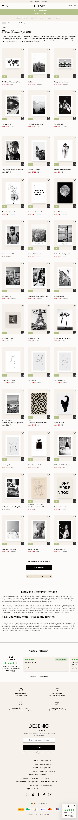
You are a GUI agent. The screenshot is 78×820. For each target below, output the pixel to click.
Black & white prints (21, 23)
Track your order (45, 768)
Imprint (35, 768)
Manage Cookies (46, 785)
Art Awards (34, 785)
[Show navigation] (3, 6)
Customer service (46, 764)
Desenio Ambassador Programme (26, 782)
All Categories (21, 18)
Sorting (57, 18)
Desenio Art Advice (46, 761)
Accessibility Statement (30, 778)
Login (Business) (32, 789)
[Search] (7, 6)
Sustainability (33, 775)
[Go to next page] (50, 576)
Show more (39, 567)
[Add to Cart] (22, 76)
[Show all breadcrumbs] (4, 23)
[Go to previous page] (27, 576)
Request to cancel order (48, 782)
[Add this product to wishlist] (22, 50)
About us (35, 761)
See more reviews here (39, 676)
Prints (10, 23)
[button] (69, 811)
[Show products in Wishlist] (70, 6)
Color (33, 18)
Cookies (43, 775)
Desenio (45, 814)
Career (35, 771)
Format (41, 18)
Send (39, 747)
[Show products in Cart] (75, 6)
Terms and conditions (47, 771)
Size (49, 18)
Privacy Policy (36, 752)
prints (8, 598)
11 (46, 576)
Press (36, 764)
